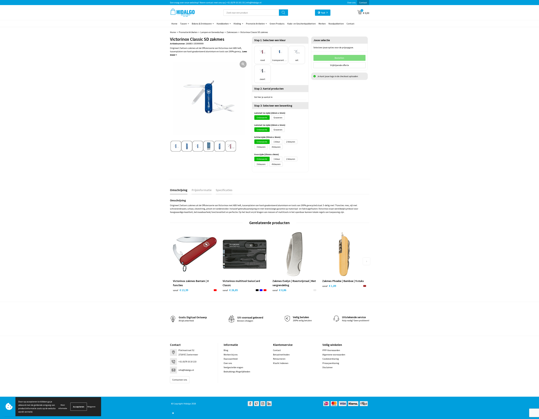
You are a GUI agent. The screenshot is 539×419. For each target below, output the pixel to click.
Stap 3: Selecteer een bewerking (273, 105)
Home (174, 23)
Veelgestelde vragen (233, 367)
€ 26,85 (230, 290)
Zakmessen (232, 32)
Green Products (277, 23)
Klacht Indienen (280, 363)
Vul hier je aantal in (263, 97)
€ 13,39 (180, 290)
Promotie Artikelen (255, 23)
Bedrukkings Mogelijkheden (237, 371)
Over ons (351, 2)
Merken (322, 23)
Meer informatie (62, 407)
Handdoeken (223, 23)
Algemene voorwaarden (333, 354)
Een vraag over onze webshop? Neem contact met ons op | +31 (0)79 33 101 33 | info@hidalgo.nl (215, 2)
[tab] (178, 190)
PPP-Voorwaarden (331, 350)
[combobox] (251, 12)
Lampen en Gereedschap (212, 32)
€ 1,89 (329, 286)
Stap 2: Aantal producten (269, 88)
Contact (363, 2)
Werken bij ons (231, 354)
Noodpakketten (336, 23)
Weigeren (91, 406)
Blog (226, 350)
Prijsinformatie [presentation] (202, 190)
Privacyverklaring (330, 363)
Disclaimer (327, 367)
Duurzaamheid (230, 358)
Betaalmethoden (281, 354)
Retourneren (279, 358)
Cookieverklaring (330, 358)
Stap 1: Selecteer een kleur (270, 40)
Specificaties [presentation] (224, 190)
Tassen (183, 23)
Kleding (237, 23)
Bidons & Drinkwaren (202, 23)
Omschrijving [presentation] (178, 190)
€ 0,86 (279, 290)
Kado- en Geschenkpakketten (301, 23)
